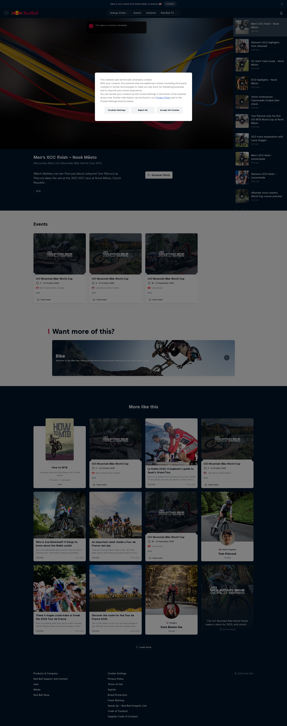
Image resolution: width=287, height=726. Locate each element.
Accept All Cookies (169, 110)
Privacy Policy (163, 97)
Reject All (143, 110)
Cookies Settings (116, 110)
